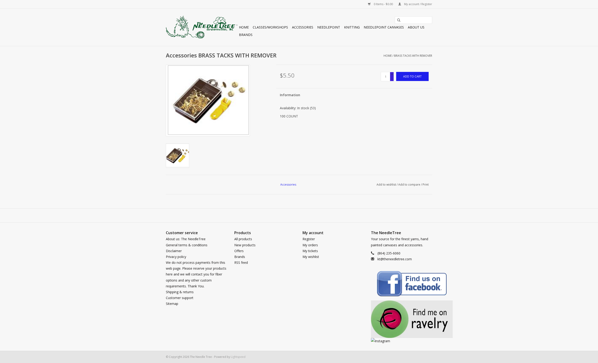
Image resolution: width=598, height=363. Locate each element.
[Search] (397, 20)
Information (290, 95)
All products (243, 239)
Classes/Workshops (270, 27)
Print (426, 185)
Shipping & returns (180, 292)
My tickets (310, 251)
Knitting (352, 27)
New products (245, 245)
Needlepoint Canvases (384, 27)
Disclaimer (174, 251)
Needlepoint (328, 27)
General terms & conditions (186, 245)
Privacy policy (176, 256)
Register (309, 239)
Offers (239, 251)
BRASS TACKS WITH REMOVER (413, 56)
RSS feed (241, 262)
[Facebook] (401, 284)
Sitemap (172, 303)
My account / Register (417, 4)
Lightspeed (238, 357)
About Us (416, 27)
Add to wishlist (386, 185)
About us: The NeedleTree (186, 239)
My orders (310, 245)
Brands (246, 34)
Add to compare (409, 185)
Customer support (179, 298)
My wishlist (311, 256)
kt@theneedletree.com (394, 259)
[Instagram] (401, 341)
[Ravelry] (401, 319)
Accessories (302, 27)
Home (244, 27)
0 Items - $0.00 (383, 4)
